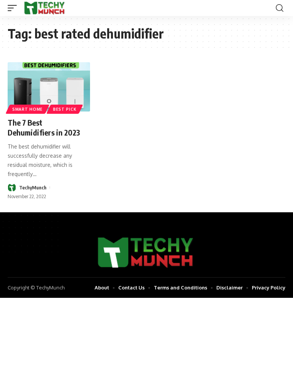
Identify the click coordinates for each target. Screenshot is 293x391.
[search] (279, 8)
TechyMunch (33, 187)
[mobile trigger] (14, 8)
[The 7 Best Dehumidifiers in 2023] (49, 87)
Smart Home (27, 109)
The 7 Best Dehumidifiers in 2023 (44, 127)
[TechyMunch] (45, 8)
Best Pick (64, 109)
